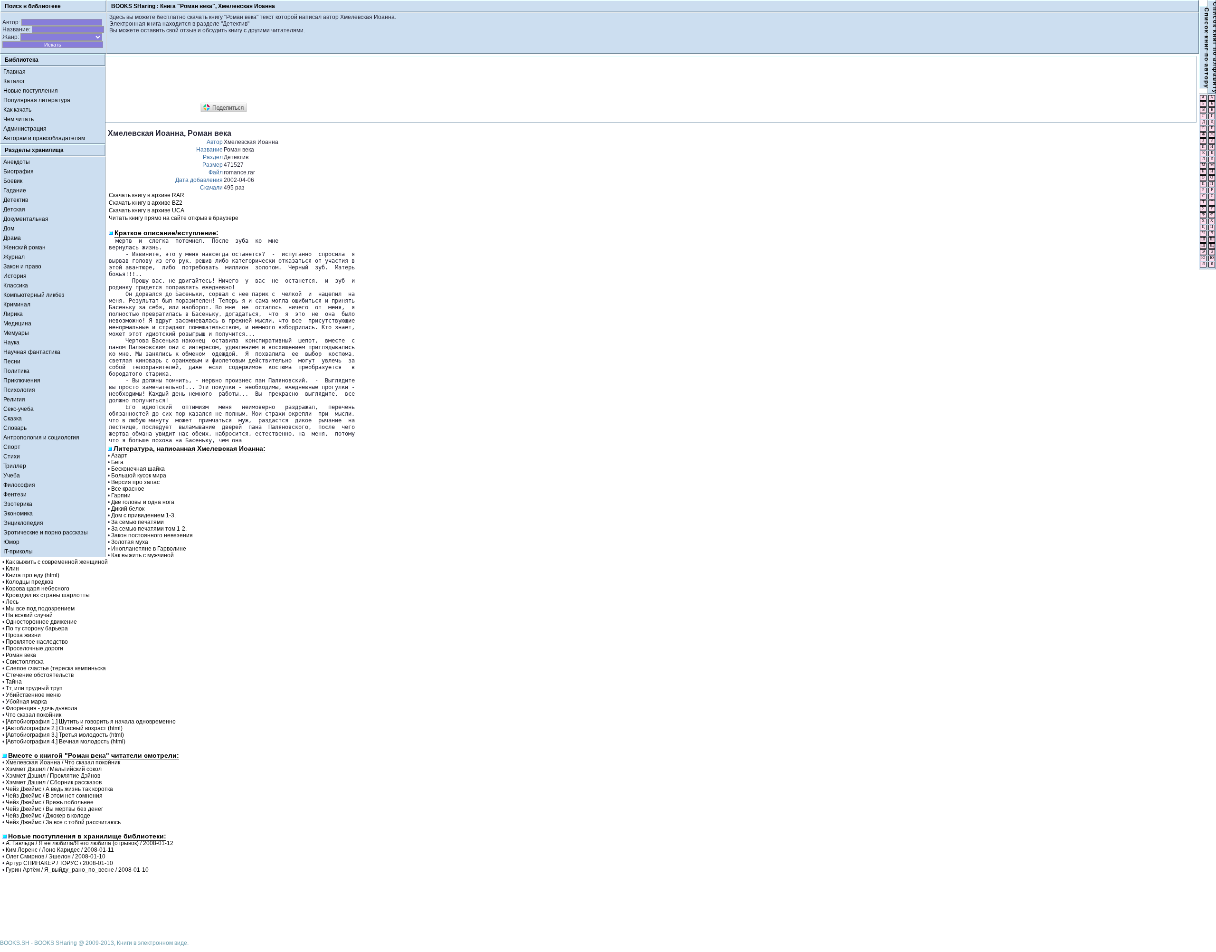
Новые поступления (30, 90)
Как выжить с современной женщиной (57, 562)
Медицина (17, 323)
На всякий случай (29, 615)
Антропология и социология (41, 437)
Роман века (21, 655)
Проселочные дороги (34, 648)
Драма (12, 238)
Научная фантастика (31, 352)
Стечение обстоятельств (40, 675)
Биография (18, 171)
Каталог (14, 81)
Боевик (12, 181)
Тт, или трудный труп (34, 688)
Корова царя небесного (37, 588)
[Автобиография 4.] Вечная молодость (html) (65, 741)
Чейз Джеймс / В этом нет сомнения (54, 795)
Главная (14, 71)
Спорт (11, 447)
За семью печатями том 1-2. (149, 528)
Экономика (18, 513)
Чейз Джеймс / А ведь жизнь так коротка (59, 789)
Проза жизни (23, 635)
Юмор (11, 542)
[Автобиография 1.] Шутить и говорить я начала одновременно (91, 721)
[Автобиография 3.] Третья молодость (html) (65, 735)
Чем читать (18, 119)
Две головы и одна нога (142, 502)
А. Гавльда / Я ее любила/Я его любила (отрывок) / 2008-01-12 (89, 843)
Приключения (21, 380)
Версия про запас (135, 482)
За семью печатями (137, 522)
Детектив (15, 200)
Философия (19, 485)
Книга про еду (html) (32, 575)
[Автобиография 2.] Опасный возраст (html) (64, 728)
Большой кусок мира (138, 475)
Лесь (12, 602)
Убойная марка (26, 701)
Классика (15, 285)
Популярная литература (36, 100)
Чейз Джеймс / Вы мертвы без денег (54, 809)
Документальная (25, 219)
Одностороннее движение (41, 622)
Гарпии (121, 495)
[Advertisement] (281, 79)
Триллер (14, 466)
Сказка (12, 418)
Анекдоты (16, 162)
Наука (11, 342)
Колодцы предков (29, 582)
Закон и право (22, 266)
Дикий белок (127, 508)
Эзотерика (17, 504)
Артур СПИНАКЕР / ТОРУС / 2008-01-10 (59, 863)
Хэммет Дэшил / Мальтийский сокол (54, 769)
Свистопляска (25, 661)
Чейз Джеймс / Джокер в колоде (48, 815)
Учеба (11, 475)
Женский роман (24, 247)
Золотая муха (129, 542)
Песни (11, 361)
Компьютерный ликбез (34, 295)
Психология (19, 390)
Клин (12, 568)
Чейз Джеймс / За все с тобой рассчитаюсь (63, 822)
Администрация (25, 128)
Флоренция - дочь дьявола (41, 708)
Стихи (11, 456)
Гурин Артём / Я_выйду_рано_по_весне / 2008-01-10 (77, 869)
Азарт (119, 455)
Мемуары (16, 333)
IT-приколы (18, 551)
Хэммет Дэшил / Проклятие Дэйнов (53, 775)
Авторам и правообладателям (44, 138)
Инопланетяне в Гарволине (148, 548)
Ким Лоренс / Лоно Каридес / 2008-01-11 (60, 850)
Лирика (13, 314)
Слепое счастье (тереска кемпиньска (56, 668)
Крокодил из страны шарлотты (48, 595)
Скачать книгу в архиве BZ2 (145, 203)
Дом (8, 228)
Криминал (16, 304)
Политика (16, 371)
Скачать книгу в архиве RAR (146, 195)
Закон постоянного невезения (152, 535)
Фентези (15, 494)
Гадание (14, 190)
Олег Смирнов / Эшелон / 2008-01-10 (55, 856)
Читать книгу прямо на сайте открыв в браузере (173, 218)
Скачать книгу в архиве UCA (146, 210)
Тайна (14, 681)
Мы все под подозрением (40, 608)
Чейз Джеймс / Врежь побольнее (50, 802)
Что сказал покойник (33, 715)
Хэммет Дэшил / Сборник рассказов (54, 782)
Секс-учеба (18, 409)
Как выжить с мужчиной (142, 555)
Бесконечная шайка (138, 469)
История (15, 276)
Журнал (14, 257)
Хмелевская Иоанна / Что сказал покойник (63, 762)
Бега (117, 462)
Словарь (15, 428)
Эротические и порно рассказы (45, 532)
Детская (14, 209)
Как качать (17, 109)
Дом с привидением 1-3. (143, 515)
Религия (14, 399)
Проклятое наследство (37, 641)
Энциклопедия (23, 523)
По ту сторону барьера (37, 628)
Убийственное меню (33, 695)
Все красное (127, 489)
